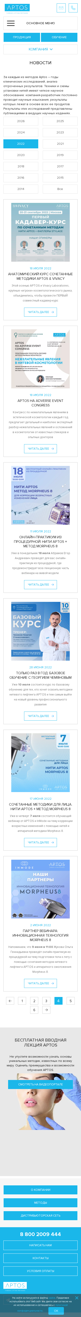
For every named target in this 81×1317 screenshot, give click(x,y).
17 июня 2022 (41, 799)
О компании (40, 1190)
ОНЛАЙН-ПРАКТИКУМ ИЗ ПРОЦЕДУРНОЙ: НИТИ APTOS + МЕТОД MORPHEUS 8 (40, 541)
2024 (21, 132)
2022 (21, 144)
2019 (60, 155)
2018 (21, 166)
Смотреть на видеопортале (40, 1084)
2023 (60, 132)
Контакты (41, 1258)
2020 (21, 155)
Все (60, 189)
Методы (40, 1203)
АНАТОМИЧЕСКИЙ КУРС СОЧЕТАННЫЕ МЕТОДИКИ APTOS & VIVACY (40, 276)
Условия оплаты (40, 1271)
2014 (20, 189)
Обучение (59, 37)
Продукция (22, 37)
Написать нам (40, 1245)
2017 (60, 166)
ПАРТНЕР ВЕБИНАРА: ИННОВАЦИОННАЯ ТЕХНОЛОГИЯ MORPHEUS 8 (40, 935)
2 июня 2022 (40, 925)
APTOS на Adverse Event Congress (40, 403)
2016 (20, 178)
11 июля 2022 (40, 531)
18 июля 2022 (40, 268)
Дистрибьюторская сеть (40, 1215)
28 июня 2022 (40, 667)
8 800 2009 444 (40, 1234)
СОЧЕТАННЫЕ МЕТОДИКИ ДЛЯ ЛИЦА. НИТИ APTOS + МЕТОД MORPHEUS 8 (40, 806)
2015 (60, 178)
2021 (60, 144)
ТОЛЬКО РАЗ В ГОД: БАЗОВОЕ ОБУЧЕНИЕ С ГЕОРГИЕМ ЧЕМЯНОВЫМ (40, 675)
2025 (60, 121)
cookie (52, 1297)
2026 (21, 121)
